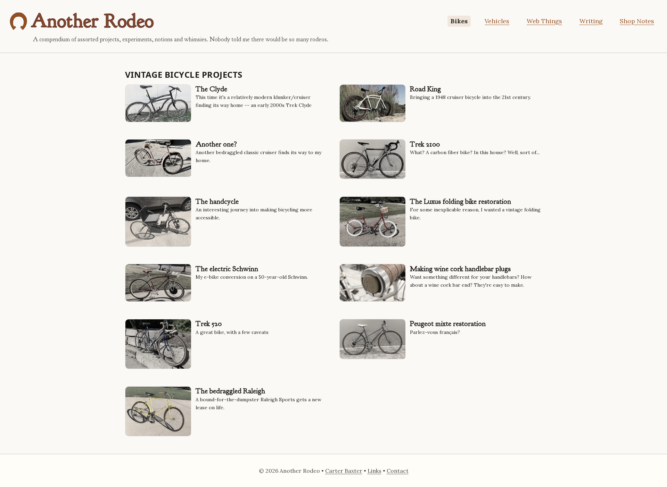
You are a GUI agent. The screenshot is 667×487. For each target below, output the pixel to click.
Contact (398, 470)
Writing (591, 21)
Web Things (544, 21)
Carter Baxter (343, 470)
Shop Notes (637, 21)
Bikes (459, 21)
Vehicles (497, 21)
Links (374, 470)
